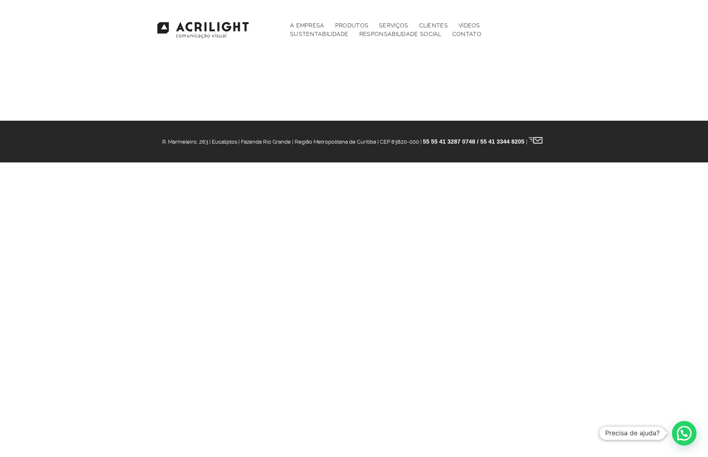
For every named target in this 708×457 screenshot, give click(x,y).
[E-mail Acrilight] (535, 142)
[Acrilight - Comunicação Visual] (203, 30)
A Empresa (307, 25)
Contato (466, 34)
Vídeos (469, 25)
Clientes (433, 25)
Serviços (393, 25)
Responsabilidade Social (400, 34)
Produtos (351, 25)
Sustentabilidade (319, 34)
